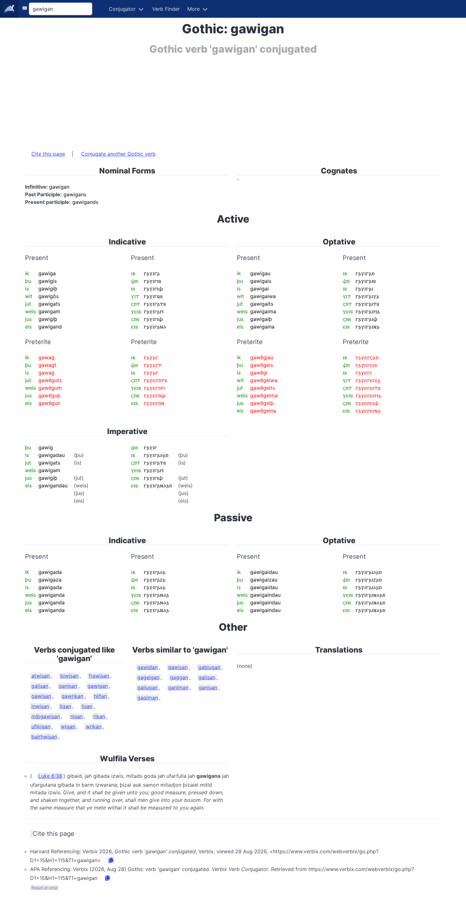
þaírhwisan (44, 736)
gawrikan (72, 696)
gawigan (97, 686)
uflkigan (40, 726)
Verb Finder (166, 9)
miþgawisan (45, 716)
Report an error (44, 887)
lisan (86, 706)
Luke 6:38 (50, 776)
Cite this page (48, 154)
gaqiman (147, 697)
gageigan (148, 677)
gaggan (179, 677)
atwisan (40, 676)
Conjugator (122, 9)
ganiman (178, 687)
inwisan (40, 706)
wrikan (93, 726)
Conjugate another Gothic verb (118, 154)
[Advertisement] (215, 99)
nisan (76, 716)
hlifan (100, 696)
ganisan (68, 686)
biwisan (69, 676)
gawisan (41, 696)
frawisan (99, 676)
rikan (99, 716)
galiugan (147, 687)
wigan (68, 726)
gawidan (147, 667)
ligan (65, 706)
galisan (39, 686)
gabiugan (209, 667)
